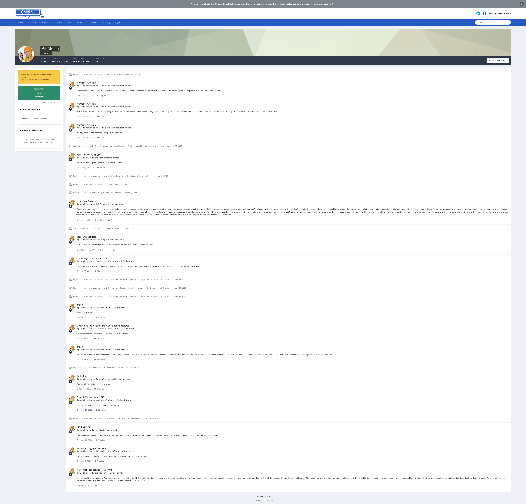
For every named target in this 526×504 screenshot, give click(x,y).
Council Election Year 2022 (90, 397)
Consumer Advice (122, 85)
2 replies (100, 389)
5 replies (100, 220)
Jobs (69, 22)
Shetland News (117, 204)
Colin (97, 204)
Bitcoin (109, 184)
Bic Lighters (82, 376)
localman (99, 307)
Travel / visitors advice (124, 451)
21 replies (100, 271)
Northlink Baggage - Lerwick (104, 146)
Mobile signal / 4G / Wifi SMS (91, 258)
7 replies (100, 338)
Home (20, 22)
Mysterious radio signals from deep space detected (102, 325)
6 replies (102, 95)
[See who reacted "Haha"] (114, 250)
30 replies (101, 410)
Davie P (99, 261)
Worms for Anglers (114, 74)
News (44, 22)
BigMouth (77, 74)
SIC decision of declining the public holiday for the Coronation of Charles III (138, 279)
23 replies (101, 317)
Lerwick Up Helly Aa (115, 368)
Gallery (80, 22)
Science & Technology (123, 261)
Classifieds (57, 22)
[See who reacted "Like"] (109, 220)
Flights (118, 22)
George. (76, 193)
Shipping (106, 22)
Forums (31, 22)
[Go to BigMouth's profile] (72, 84)
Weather (93, 22)
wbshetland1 (101, 400)
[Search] (508, 22)
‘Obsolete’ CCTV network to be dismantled (124, 418)
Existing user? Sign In (499, 13)
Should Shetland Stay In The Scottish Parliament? (127, 176)
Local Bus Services (144, 146)
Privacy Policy (263, 496)
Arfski (75, 228)
